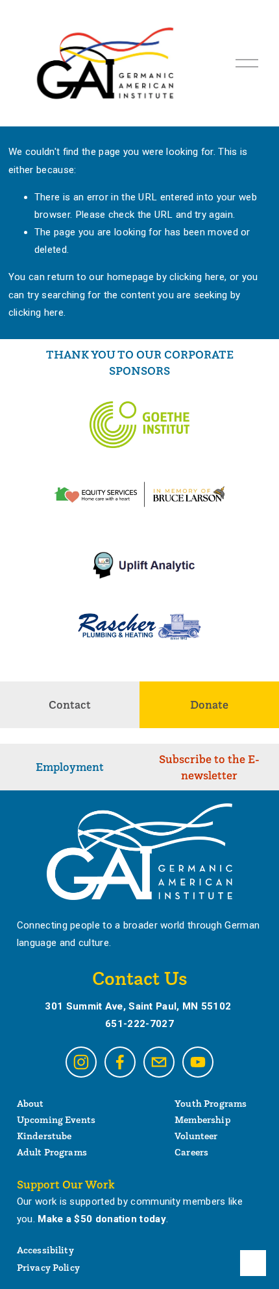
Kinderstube (44, 1136)
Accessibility (45, 1250)
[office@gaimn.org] (159, 1062)
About (30, 1103)
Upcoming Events (56, 1119)
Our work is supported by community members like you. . (130, 1210)
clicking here (196, 277)
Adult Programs (52, 1152)
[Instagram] (81, 1062)
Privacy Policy (48, 1267)
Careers (191, 1152)
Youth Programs (211, 1103)
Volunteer (196, 1136)
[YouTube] (197, 1062)
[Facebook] (120, 1062)
